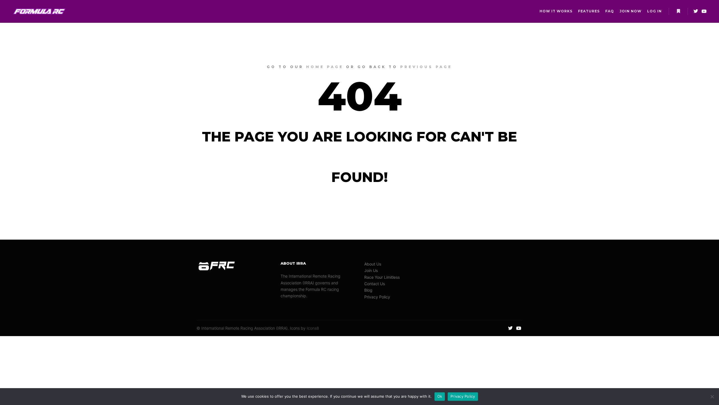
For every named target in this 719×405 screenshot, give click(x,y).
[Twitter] (695, 11)
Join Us (371, 270)
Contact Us (374, 283)
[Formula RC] (39, 11)
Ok (439, 396)
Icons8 (313, 328)
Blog (368, 290)
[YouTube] (704, 11)
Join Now (630, 11)
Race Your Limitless (382, 277)
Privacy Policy (377, 296)
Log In (654, 11)
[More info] (678, 11)
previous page (426, 67)
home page (324, 67)
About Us (372, 264)
